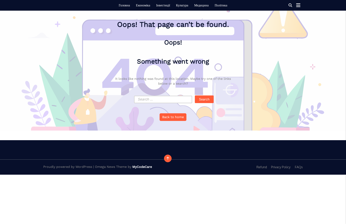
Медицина (201, 5)
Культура (182, 5)
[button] (290, 5)
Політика (221, 5)
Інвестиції (163, 5)
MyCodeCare (142, 167)
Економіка (143, 5)
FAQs (299, 167)
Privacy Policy (281, 167)
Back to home (173, 117)
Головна (124, 5)
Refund (261, 167)
